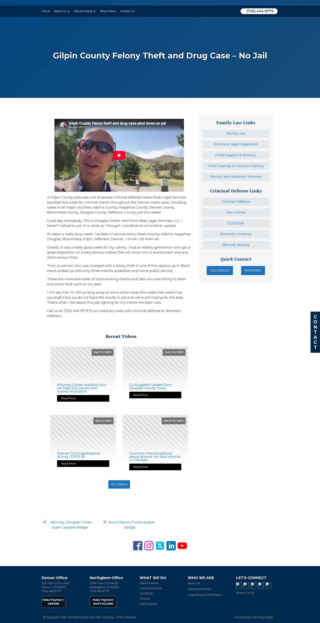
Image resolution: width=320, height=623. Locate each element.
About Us (60, 11)
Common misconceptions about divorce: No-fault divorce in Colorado (154, 457)
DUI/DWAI (235, 223)
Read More (68, 398)
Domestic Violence (235, 234)
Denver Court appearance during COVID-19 (78, 455)
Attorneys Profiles (199, 589)
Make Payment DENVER (53, 601)
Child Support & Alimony (235, 155)
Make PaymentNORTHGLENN (103, 601)
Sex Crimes (235, 212)
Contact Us (127, 11)
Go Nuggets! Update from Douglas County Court (150, 386)
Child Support (148, 604)
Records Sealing (235, 245)
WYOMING (253, 270)
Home (45, 11)
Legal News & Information (205, 594)
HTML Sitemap (126, 617)
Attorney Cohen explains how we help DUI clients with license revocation (81, 388)
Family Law (235, 133)
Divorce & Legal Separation (235, 144)
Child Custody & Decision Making (236, 166)
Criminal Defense (235, 202)
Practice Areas (83, 11)
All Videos (119, 484)
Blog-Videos (108, 11)
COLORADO (220, 270)
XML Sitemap (105, 617)
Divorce (145, 598)
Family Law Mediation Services (235, 177)
